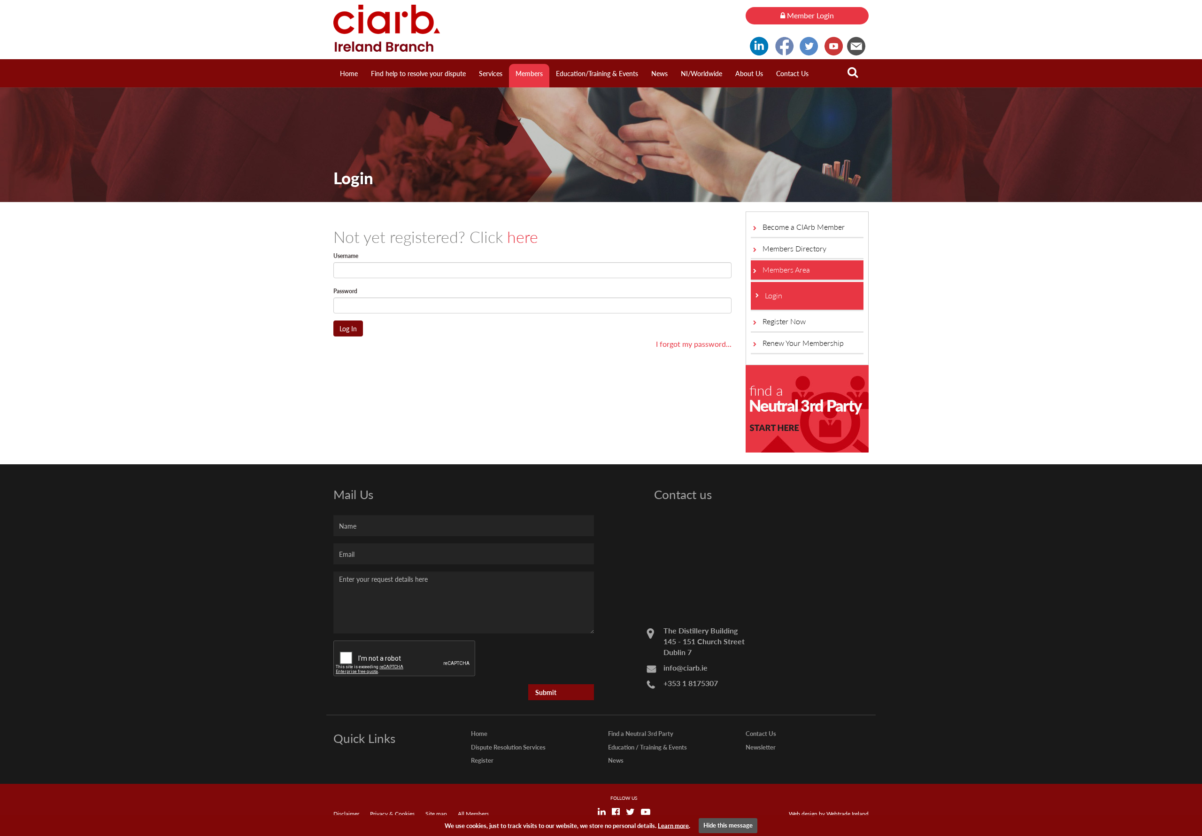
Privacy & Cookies (392, 814)
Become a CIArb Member (804, 226)
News (659, 73)
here (522, 236)
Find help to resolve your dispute (418, 73)
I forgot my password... (694, 343)
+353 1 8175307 (690, 683)
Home (349, 73)
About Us (749, 73)
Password (345, 291)
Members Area (786, 269)
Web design (803, 814)
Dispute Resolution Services (508, 746)
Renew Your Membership (803, 342)
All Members (473, 814)
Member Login (809, 15)
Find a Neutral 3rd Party (640, 733)
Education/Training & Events (597, 73)
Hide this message (728, 824)
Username (345, 256)
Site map (436, 814)
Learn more (673, 824)
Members (529, 73)
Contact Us (792, 73)
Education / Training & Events (647, 746)
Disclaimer (346, 814)
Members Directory (794, 248)
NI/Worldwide (701, 73)
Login (773, 295)
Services (490, 73)
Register (482, 760)
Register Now (784, 321)
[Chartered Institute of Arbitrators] (532, 28)
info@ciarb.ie (685, 667)
